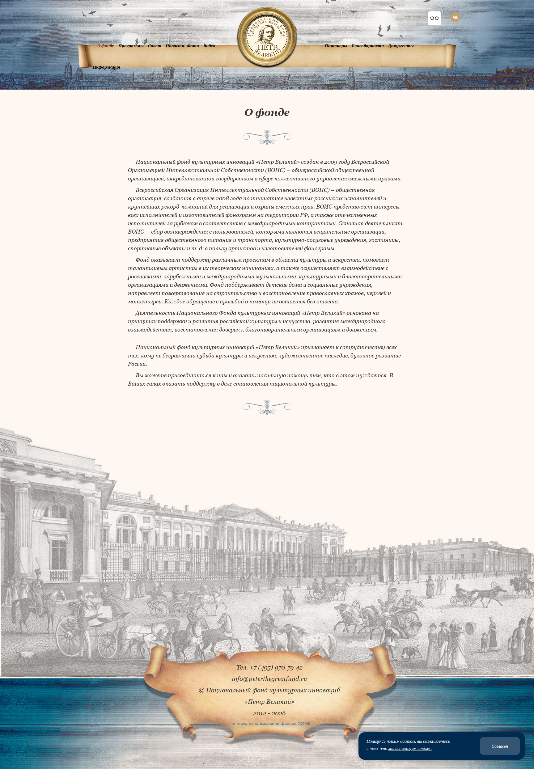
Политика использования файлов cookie (269, 723)
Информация (106, 67)
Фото (193, 46)
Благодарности (368, 46)
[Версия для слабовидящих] (434, 18)
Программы (131, 46)
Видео (209, 46)
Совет (154, 46)
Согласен (500, 746)
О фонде (105, 46)
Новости (175, 46)
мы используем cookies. (410, 748)
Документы (401, 46)
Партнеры (336, 46)
